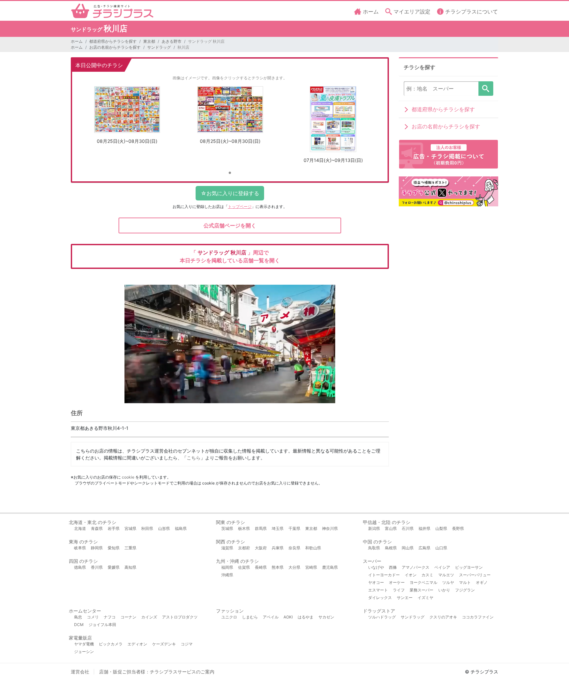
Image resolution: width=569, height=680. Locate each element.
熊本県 (278, 567)
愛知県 (114, 547)
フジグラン (465, 590)
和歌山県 (313, 547)
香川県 (97, 567)
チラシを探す (485, 88)
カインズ (149, 617)
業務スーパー (421, 590)
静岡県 (97, 547)
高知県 (130, 567)
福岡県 (227, 567)
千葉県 (294, 528)
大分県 (294, 567)
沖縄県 (227, 574)
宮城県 (130, 528)
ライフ (399, 590)
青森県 (97, 528)
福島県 (181, 528)
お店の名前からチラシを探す (115, 47)
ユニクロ (229, 617)
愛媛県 (114, 567)
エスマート (378, 590)
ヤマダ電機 (84, 643)
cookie (128, 477)
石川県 (408, 528)
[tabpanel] (126, 117)
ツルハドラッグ (382, 617)
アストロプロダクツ (180, 617)
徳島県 (80, 567)
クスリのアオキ (443, 617)
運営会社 (80, 671)
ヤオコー (376, 582)
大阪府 (261, 547)
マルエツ (446, 574)
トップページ (240, 206)
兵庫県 (278, 547)
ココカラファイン (478, 617)
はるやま (305, 617)
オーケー (397, 582)
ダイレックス (380, 597)
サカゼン (326, 617)
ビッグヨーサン (469, 567)
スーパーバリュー (475, 574)
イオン (411, 574)
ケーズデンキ (164, 643)
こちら (194, 457)
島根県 (391, 547)
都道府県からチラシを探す (113, 41)
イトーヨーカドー (384, 574)
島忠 (78, 617)
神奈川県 (330, 528)
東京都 (149, 41)
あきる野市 (171, 41)
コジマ (187, 643)
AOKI (288, 617)
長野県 (458, 528)
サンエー (405, 597)
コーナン (128, 617)
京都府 (244, 547)
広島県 (424, 547)
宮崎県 (311, 567)
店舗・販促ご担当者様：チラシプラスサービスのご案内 (156, 671)
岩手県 (114, 528)
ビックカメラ (110, 643)
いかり (444, 590)
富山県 (391, 528)
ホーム (77, 41)
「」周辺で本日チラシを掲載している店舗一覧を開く (230, 256)
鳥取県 (374, 547)
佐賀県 (244, 567)
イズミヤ (425, 597)
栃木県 (244, 528)
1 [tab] (230, 173)
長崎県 (261, 567)
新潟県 (374, 528)
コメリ (93, 617)
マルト (465, 582)
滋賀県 (227, 547)
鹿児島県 (330, 567)
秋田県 (147, 528)
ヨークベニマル (423, 582)
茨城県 (227, 528)
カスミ (427, 574)
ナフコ (110, 617)
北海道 (80, 528)
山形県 (164, 528)
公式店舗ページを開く (229, 225)
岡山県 (408, 547)
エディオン (137, 643)
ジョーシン (84, 651)
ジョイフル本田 (102, 624)
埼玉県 (278, 528)
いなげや (376, 567)
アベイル (271, 617)
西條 (393, 567)
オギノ (482, 582)
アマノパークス (415, 567)
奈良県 (294, 547)
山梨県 (441, 528)
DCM (79, 624)
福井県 (424, 528)
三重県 (130, 547)
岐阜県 (80, 547)
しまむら (250, 617)
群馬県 (261, 528)
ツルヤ (448, 582)
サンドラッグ (159, 47)
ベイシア (442, 567)
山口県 (441, 547)
